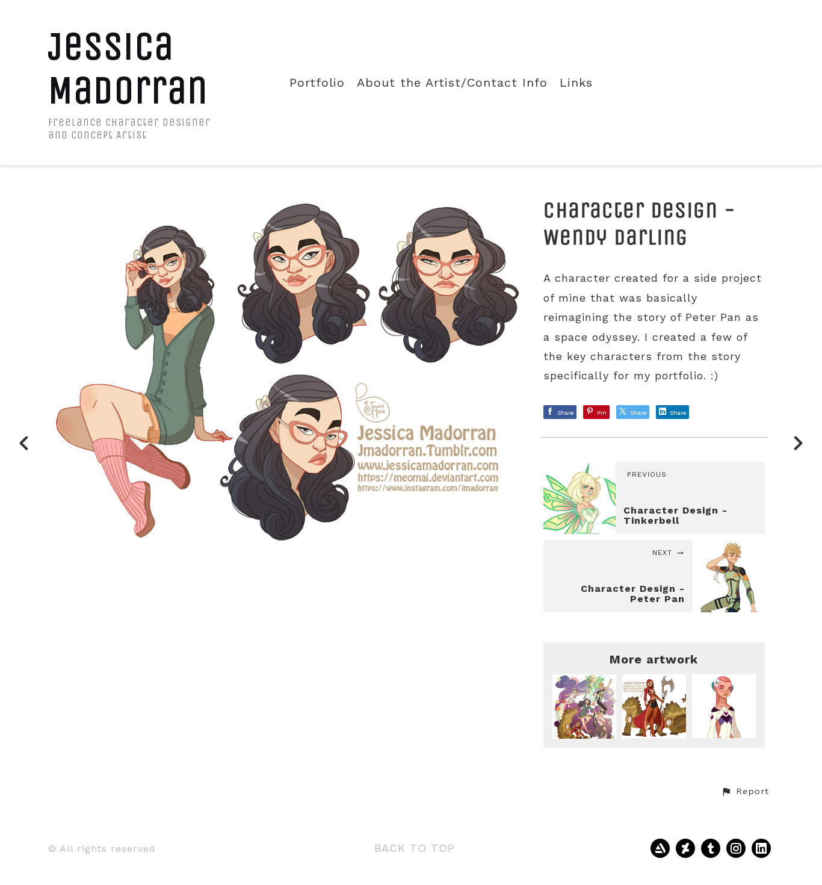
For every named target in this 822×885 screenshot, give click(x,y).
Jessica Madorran (128, 68)
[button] (745, 791)
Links (576, 83)
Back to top (414, 848)
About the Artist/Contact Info (452, 83)
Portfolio (317, 83)
